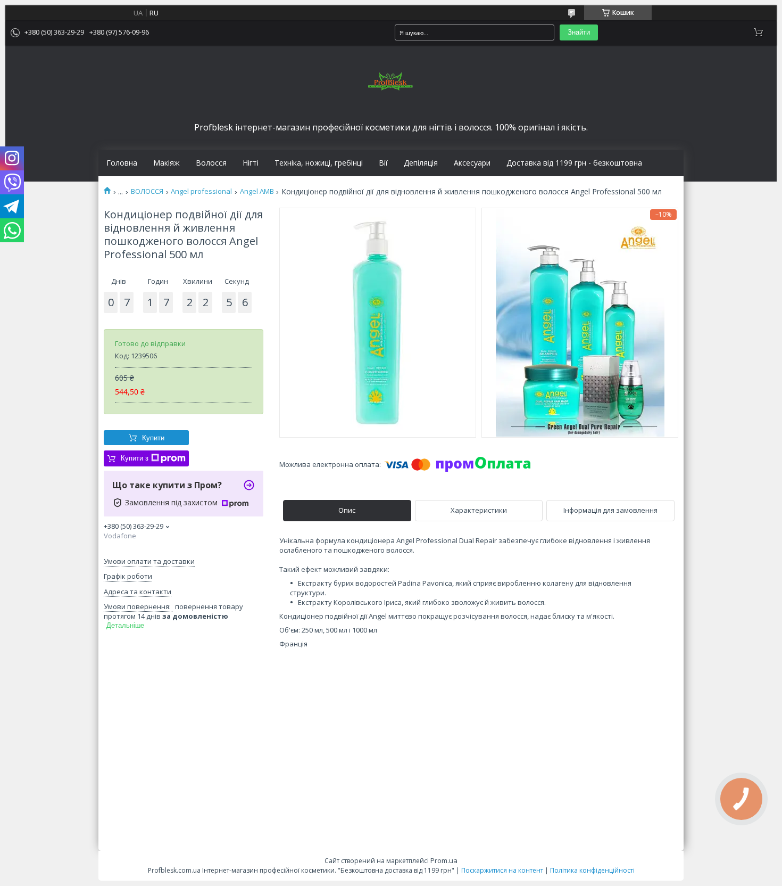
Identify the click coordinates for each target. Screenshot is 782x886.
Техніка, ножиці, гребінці (318, 163)
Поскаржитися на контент (502, 870)
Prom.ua (443, 860)
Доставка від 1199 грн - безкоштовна (574, 163)
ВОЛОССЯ (147, 191)
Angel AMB (257, 191)
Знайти (579, 32)
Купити (153, 438)
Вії (383, 163)
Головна (121, 163)
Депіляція (421, 163)
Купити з (134, 458)
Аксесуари (472, 163)
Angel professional (201, 191)
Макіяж (166, 163)
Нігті (251, 163)
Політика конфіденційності (592, 870)
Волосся (211, 163)
